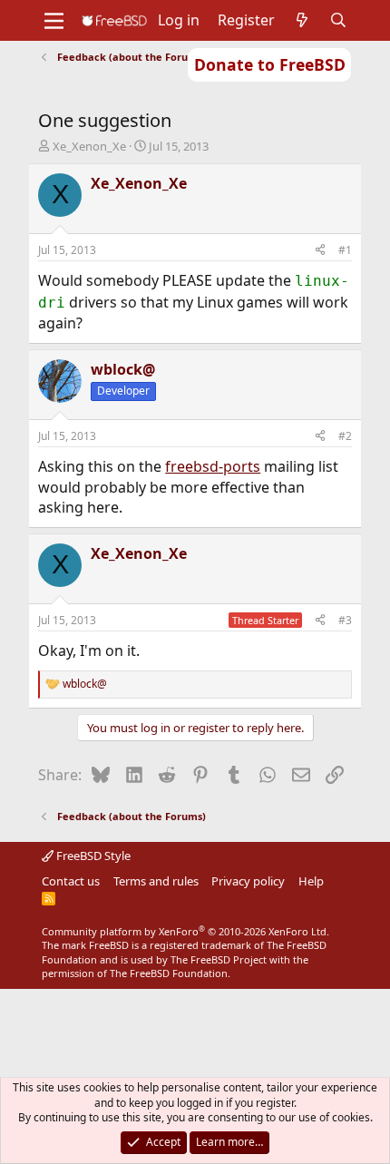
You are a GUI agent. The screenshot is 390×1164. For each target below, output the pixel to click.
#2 (345, 436)
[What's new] (302, 20)
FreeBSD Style (92, 855)
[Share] (320, 250)
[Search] (338, 20)
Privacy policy (248, 881)
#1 (345, 250)
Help (311, 881)
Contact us (71, 881)
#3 (345, 620)
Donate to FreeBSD (270, 64)
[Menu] (54, 21)
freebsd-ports (212, 466)
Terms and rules (156, 881)
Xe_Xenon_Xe (89, 146)
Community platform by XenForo (185, 931)
